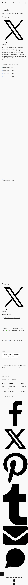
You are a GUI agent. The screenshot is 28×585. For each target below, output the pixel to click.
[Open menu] (13, 3)
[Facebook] (15, 425)
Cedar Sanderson (15, 13)
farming (5, 354)
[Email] (15, 544)
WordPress (11, 396)
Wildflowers (14, 356)
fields (10, 354)
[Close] (2, 574)
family (22, 13)
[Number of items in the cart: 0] (25, 3)
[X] (15, 451)
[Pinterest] (15, 482)
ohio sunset (16, 354)
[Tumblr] (15, 525)
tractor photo (6, 356)
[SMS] (15, 570)
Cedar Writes (5, 2)
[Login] (19, 2)
